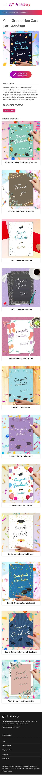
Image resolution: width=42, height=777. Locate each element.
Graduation (23, 12)
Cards (3, 12)
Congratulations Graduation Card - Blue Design (21, 652)
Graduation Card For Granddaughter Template (21, 163)
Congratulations (13, 12)
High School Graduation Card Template (21, 554)
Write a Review (9, 110)
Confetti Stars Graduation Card (21, 260)
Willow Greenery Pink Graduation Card (21, 701)
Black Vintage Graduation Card (21, 309)
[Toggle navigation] (5, 5)
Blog (3, 741)
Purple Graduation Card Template (21, 456)
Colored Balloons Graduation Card (21, 358)
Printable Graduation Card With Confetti (21, 603)
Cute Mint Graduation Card (21, 407)
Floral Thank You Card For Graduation (21, 211)
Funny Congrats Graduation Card (21, 505)
